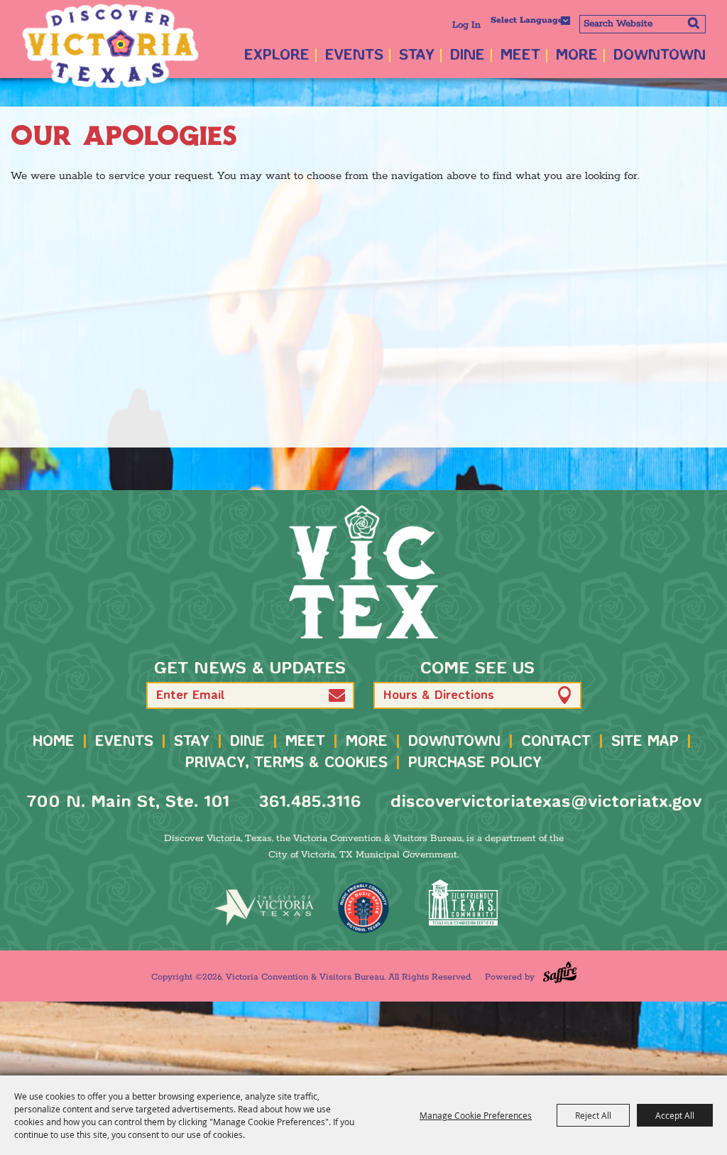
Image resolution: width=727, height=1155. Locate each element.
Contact (556, 742)
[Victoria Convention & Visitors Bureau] (110, 46)
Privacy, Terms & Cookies (286, 763)
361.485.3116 (309, 802)
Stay (416, 56)
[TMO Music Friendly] (363, 907)
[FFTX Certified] (463, 902)
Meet (520, 56)
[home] (363, 571)
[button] (337, 695)
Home (54, 742)
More (577, 56)
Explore (277, 56)
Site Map (645, 742)
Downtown (659, 56)
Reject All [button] (593, 1115)
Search (693, 22)
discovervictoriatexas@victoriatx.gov (545, 802)
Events (354, 56)
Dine (467, 56)
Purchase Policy (475, 763)
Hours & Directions (438, 695)
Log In (466, 25)
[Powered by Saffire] (559, 972)
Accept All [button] (674, 1115)
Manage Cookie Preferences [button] (476, 1115)
